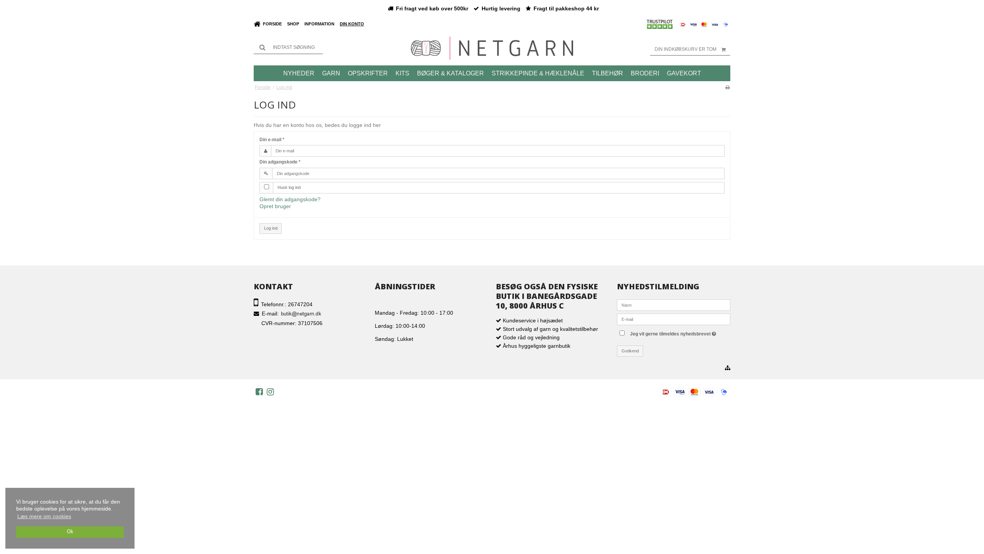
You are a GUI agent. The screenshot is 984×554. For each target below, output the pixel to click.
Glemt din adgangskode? (290, 199)
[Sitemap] (727, 368)
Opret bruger (275, 206)
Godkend (630, 351)
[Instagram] (270, 391)
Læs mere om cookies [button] (44, 516)
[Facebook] (259, 391)
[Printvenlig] (727, 87)
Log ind (271, 228)
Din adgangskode (280, 162)
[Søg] (288, 47)
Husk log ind (289, 187)
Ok (70, 531)
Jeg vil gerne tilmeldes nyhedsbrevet (679, 332)
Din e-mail (271, 139)
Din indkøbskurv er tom (685, 49)
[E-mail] (673, 319)
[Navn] (673, 305)
